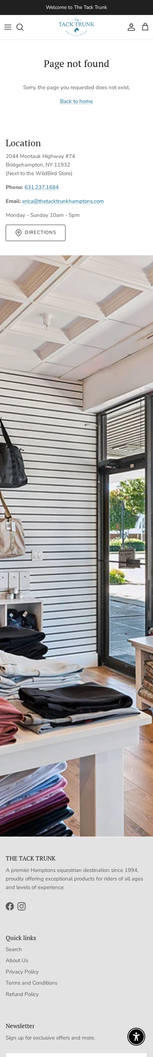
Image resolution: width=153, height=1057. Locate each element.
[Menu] (8, 27)
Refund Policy (22, 994)
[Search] (23, 27)
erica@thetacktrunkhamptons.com (63, 201)
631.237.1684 (42, 187)
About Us (17, 960)
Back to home (76, 101)
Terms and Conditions (31, 982)
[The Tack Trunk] (76, 27)
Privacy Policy (22, 971)
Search (14, 949)
